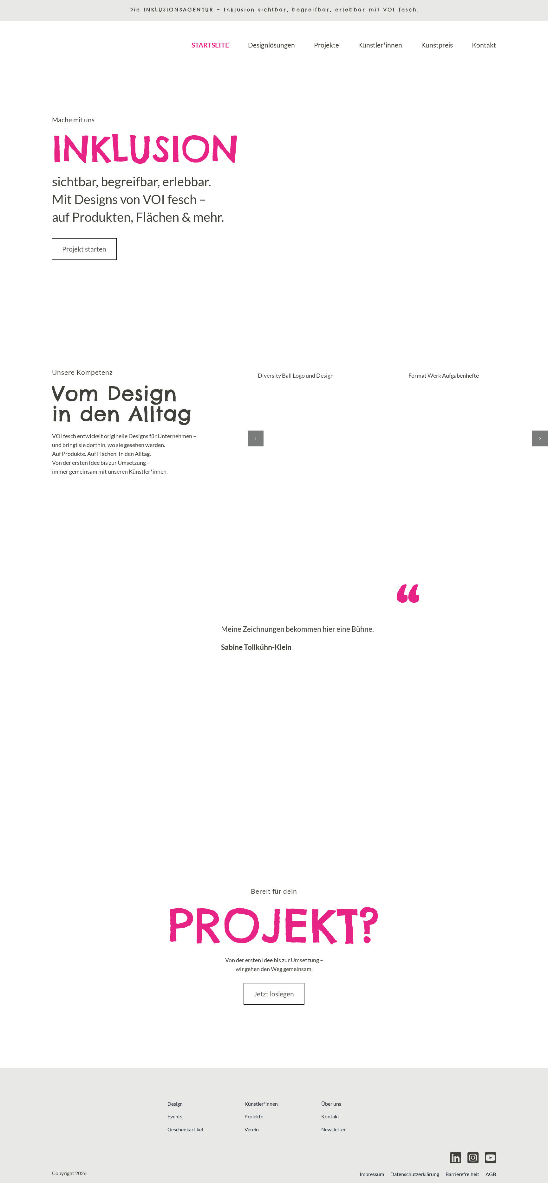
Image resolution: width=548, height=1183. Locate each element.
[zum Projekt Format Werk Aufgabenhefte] (472, 440)
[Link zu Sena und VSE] (447, 1125)
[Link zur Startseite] (101, 1125)
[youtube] (490, 1157)
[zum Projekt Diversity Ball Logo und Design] (322, 440)
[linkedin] (455, 1157)
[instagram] (473, 1157)
